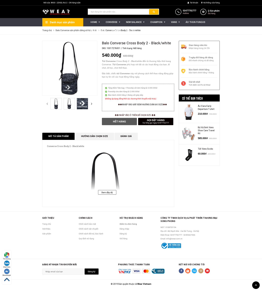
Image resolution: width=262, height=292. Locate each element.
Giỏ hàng (123, 238)
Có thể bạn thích (192, 98)
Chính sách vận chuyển (88, 229)
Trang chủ (46, 224)
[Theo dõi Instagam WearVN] (200, 270)
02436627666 (189, 235)
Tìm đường (7, 259)
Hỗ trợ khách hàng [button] (131, 218)
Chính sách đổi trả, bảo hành (91, 234)
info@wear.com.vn (174, 239)
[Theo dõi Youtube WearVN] (207, 270)
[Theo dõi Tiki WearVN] (194, 270)
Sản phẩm (46, 234)
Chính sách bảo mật (87, 224)
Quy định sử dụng (86, 238)
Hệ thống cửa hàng (211, 3)
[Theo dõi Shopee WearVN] (187, 270)
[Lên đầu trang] (256, 285)
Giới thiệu (46, 229)
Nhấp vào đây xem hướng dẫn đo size (142, 104)
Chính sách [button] (85, 218)
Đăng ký (123, 234)
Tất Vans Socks (205, 149)
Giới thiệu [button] (48, 218)
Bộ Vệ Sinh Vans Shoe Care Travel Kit (206, 130)
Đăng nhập (124, 229)
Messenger (7, 275)
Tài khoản (193, 3)
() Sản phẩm (214, 12)
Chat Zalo (6, 267)
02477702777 (189, 10)
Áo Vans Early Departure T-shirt (206, 107)
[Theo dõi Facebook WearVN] (181, 270)
